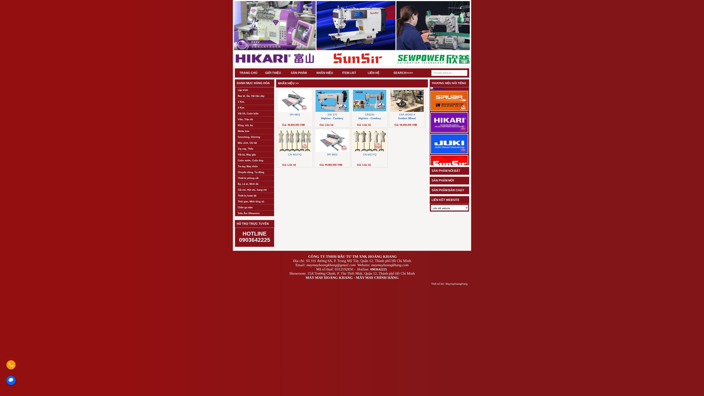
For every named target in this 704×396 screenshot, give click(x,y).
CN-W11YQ (295, 154)
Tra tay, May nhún (248, 166)
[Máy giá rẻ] (437, 88)
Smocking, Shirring (249, 137)
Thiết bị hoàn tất (247, 195)
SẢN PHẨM (299, 72)
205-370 (332, 114)
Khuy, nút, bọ (245, 125)
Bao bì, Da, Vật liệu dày (251, 96)
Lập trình (243, 90)
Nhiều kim (243, 131)
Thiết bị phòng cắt (248, 178)
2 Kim (241, 107)
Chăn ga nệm (245, 207)
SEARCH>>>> (403, 72)
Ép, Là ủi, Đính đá (248, 184)
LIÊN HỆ (374, 72)
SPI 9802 (332, 154)
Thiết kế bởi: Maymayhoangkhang (449, 284)
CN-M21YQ (369, 154)
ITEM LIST (349, 72)
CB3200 (369, 114)
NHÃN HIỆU (324, 72)
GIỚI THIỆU (273, 72)
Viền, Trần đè (245, 119)
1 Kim (241, 101)
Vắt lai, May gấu (247, 154)
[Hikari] (449, 122)
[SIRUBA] (449, 100)
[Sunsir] (449, 165)
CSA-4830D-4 (407, 114)
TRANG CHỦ (248, 72)
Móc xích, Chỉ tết (247, 143)
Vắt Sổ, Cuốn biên (248, 113)
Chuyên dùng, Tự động (251, 172)
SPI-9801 (294, 114)
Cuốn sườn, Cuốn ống (250, 160)
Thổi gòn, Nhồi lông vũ (251, 201)
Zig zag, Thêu (245, 148)
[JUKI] (449, 143)
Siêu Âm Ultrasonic (249, 213)
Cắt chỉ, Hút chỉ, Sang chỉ (252, 189)
